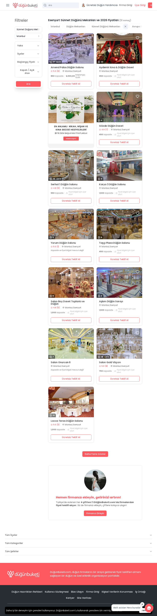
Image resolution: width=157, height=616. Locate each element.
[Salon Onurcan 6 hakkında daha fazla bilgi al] (71, 343)
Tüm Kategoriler (14, 543)
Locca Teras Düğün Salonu (67, 421)
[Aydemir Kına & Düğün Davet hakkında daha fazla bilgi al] (119, 48)
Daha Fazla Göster (95, 454)
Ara (28, 83)
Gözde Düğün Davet (111, 126)
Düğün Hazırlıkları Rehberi (26, 592)
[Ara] (60, 5)
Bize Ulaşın (77, 592)
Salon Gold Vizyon (110, 362)
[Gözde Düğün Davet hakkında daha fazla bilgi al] (119, 107)
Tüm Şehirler (12, 551)
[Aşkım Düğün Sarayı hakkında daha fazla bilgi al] (119, 282)
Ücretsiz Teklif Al (71, 83)
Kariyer (70, 598)
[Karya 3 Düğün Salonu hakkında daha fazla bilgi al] (119, 165)
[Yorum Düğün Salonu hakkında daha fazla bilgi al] (71, 224)
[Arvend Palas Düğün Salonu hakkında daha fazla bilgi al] (71, 48)
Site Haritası (84, 598)
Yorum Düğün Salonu (63, 243)
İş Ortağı (140, 592)
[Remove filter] (125, 26)
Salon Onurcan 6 (61, 362)
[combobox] (28, 29)
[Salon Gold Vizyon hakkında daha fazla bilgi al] (119, 343)
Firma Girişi (125, 5)
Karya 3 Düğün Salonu (112, 184)
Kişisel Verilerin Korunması (117, 592)
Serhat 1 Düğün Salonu (64, 184)
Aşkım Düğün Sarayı (111, 301)
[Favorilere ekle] (89, 38)
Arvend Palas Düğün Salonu (67, 67)
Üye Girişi (140, 5)
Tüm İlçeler (11, 535)
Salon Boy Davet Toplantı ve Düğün (67, 302)
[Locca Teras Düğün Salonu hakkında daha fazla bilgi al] (71, 402)
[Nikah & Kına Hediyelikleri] (71, 119)
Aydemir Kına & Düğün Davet (116, 67)
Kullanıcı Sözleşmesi (57, 592)
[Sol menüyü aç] (7, 5)
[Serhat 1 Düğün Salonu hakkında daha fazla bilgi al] (71, 165)
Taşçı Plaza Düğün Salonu (114, 243)
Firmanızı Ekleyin (95, 513)
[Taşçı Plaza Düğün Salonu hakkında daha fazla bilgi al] (119, 224)
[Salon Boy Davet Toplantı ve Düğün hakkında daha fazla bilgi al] (71, 282)
